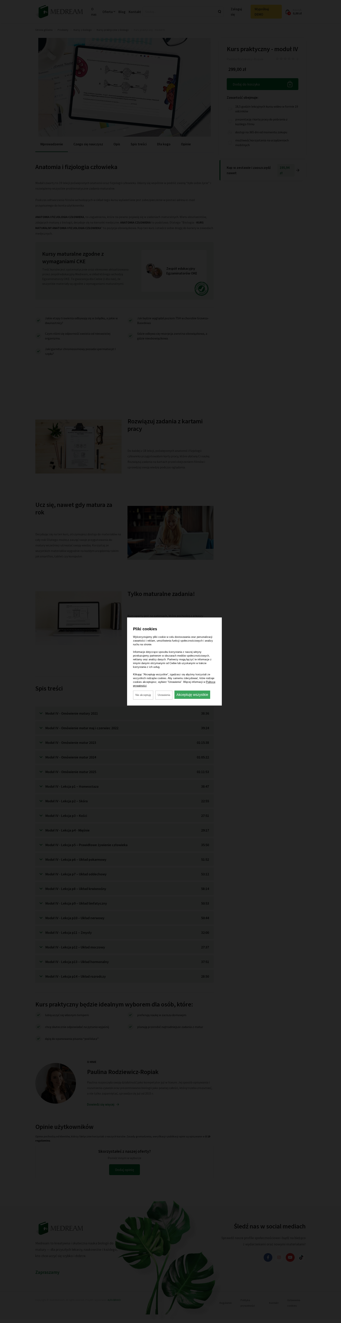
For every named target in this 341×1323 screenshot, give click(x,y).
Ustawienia (164, 694)
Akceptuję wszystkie (192, 695)
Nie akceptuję (143, 694)
